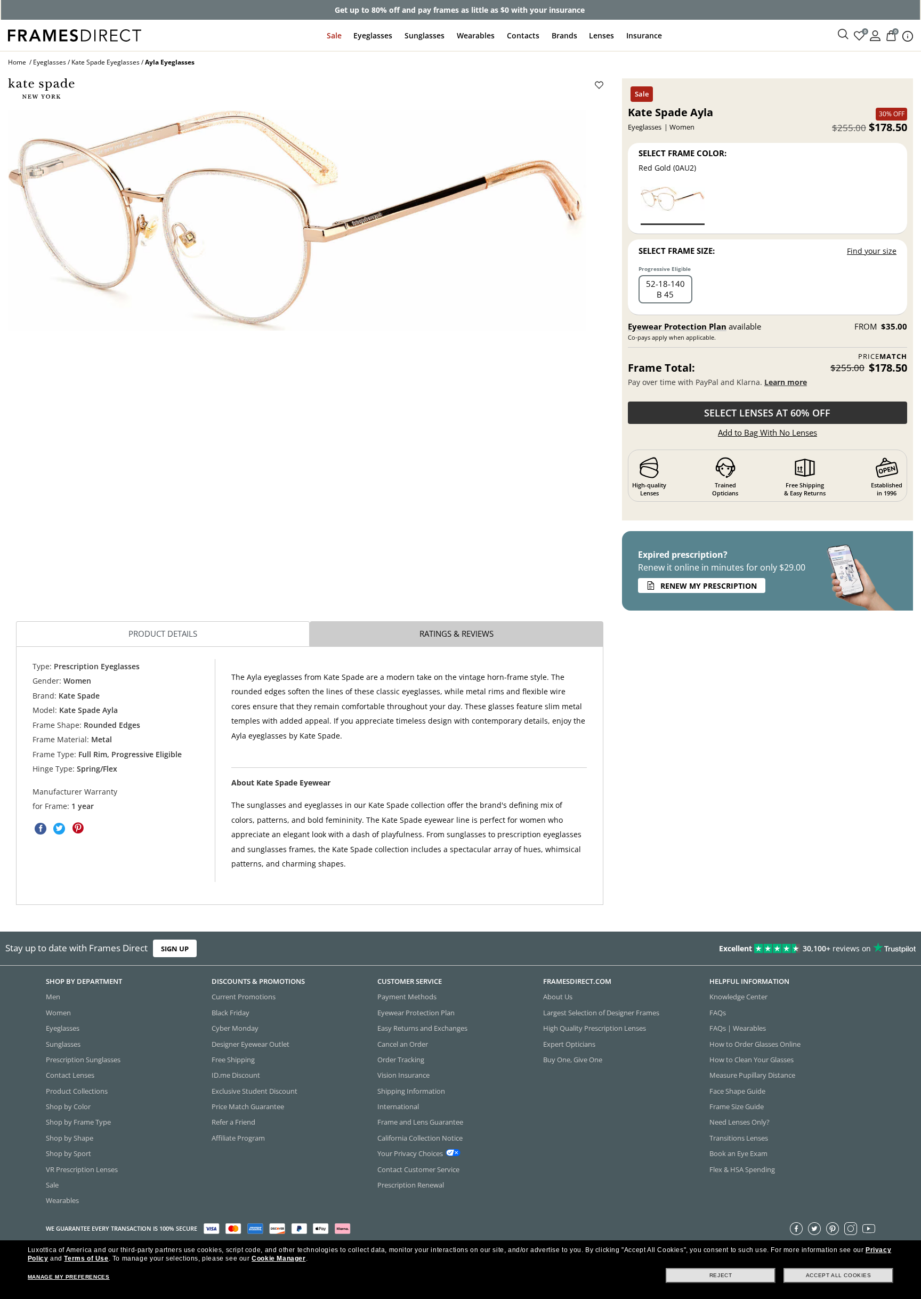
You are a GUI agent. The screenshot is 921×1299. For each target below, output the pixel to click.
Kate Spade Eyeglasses (105, 62)
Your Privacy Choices (410, 1153)
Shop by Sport (68, 1153)
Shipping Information (411, 1091)
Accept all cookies (838, 1275)
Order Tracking (400, 1059)
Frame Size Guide (736, 1106)
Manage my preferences (69, 1277)
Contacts (523, 35)
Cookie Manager (278, 1258)
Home (17, 62)
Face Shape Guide (737, 1091)
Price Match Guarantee (248, 1106)
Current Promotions (244, 996)
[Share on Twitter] (59, 828)
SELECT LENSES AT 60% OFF (767, 412)
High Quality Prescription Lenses (594, 1028)
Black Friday (230, 1012)
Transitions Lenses (738, 1138)
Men (53, 996)
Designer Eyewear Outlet (250, 1043)
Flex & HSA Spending (742, 1169)
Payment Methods (407, 996)
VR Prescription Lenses (82, 1169)
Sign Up (175, 948)
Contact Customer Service (418, 1169)
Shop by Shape (69, 1138)
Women (58, 1012)
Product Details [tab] (162, 633)
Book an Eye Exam (738, 1153)
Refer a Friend (233, 1122)
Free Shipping (233, 1059)
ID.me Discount (236, 1075)
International (398, 1106)
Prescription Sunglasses (83, 1059)
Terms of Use (86, 1258)
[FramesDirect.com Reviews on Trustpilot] (726, 949)
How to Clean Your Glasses (751, 1059)
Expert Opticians (569, 1043)
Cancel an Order (402, 1043)
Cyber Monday (235, 1028)
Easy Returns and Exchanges (422, 1028)
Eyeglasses (372, 35)
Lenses (601, 35)
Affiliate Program (238, 1138)
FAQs (717, 1012)
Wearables (476, 35)
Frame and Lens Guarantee (420, 1122)
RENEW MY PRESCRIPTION (708, 586)
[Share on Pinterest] (78, 828)
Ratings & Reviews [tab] (456, 633)
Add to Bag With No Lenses (767, 432)
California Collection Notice (420, 1138)
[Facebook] (796, 1228)
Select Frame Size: (677, 250)
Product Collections (77, 1091)
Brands (564, 35)
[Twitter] (814, 1228)
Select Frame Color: (682, 153)
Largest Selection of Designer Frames (601, 1012)
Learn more (785, 382)
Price (882, 356)
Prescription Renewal (410, 1185)
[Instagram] (850, 1228)
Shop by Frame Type (78, 1122)
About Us (557, 996)
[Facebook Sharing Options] (40, 828)
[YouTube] (868, 1228)
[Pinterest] (832, 1228)
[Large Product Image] (297, 220)
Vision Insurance (403, 1075)
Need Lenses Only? (739, 1122)
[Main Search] (843, 35)
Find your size (871, 251)
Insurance (644, 35)
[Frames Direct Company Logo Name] (74, 34)
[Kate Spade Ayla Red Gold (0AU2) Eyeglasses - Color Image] (673, 205)
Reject (720, 1275)
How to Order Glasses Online (755, 1043)
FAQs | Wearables (737, 1028)
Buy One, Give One (572, 1059)
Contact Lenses (70, 1075)
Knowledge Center (738, 996)
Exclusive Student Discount (254, 1091)
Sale (334, 35)
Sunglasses (425, 35)
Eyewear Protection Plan (677, 326)
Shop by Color (68, 1106)
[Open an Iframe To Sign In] (875, 35)
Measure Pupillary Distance (752, 1075)
